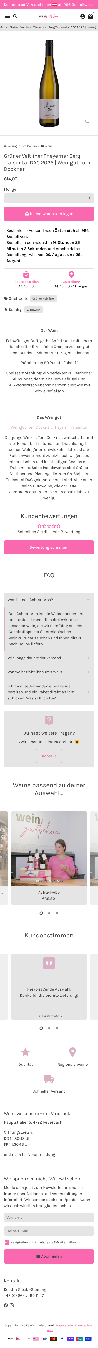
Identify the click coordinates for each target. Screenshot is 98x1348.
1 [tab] (41, 913)
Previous (8, 857)
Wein (46, 146)
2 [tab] (49, 913)
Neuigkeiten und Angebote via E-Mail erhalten (43, 1242)
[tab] (49, 600)
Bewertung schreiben (49, 547)
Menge (10, 189)
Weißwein (34, 309)
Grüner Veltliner (43, 298)
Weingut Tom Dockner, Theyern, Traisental (49, 427)
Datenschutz (84, 1325)
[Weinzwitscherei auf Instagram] (12, 1305)
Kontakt (49, 756)
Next (89, 857)
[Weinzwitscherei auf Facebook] (6, 1305)
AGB (50, 1330)
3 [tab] (57, 913)
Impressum (64, 1325)
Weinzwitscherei (42, 1325)
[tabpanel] (49, 858)
